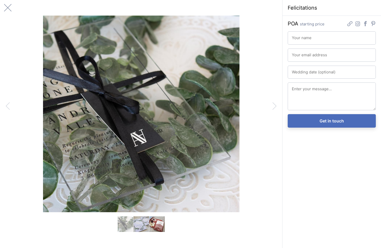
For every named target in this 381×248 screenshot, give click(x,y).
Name (296, 35)
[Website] (349, 24)
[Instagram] (357, 24)
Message (298, 86)
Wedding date (301, 70)
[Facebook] (365, 24)
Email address (301, 52)
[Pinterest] (373, 24)
